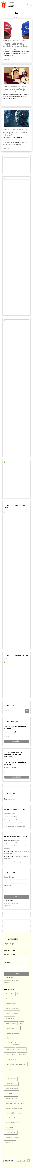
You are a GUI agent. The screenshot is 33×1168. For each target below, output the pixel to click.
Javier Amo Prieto (11, 1078)
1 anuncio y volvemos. (21, 862)
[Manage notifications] (28, 1160)
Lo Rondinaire (10, 1038)
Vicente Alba (9, 994)
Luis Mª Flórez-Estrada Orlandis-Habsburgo (16, 1043)
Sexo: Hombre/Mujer (14, 89)
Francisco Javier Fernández (14, 1108)
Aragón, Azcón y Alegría (11, 817)
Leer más (6, 60)
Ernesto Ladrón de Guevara (14, 1113)
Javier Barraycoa (11, 1074)
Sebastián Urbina (11, 1003)
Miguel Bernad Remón (12, 1033)
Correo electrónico (10, 732)
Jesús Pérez (21, 1049)
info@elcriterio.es (21, 1161)
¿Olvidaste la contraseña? (11, 903)
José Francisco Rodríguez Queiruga (16, 1064)
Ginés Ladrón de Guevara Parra (15, 1103)
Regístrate (7, 906)
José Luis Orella (10, 1054)
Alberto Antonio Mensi (12, 1137)
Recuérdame (9, 900)
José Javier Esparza (12, 1059)
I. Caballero (9, 1093)
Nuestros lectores (11, 1023)
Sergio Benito (10, 999)
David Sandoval (10, 1118)
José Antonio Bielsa (11, 1083)
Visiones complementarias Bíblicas (14, 826)
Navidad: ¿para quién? (10, 820)
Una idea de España (9, 814)
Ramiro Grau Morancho (12, 1008)
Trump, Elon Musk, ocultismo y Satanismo (15, 45)
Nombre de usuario (9, 877)
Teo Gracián (20, 994)
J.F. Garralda (9, 1069)
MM (21, 1023)
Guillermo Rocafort (11, 1098)
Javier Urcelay (10, 1049)
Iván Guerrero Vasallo (12, 1088)
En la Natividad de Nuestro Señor (13, 823)
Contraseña (7, 885)
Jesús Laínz (22, 1054)
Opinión (23, 40)
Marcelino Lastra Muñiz (12, 1028)
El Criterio (10, 2)
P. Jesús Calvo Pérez (12, 1013)
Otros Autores (10, 1018)
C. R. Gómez (9, 1127)
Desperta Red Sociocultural (13, 1123)
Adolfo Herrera (10, 1142)
